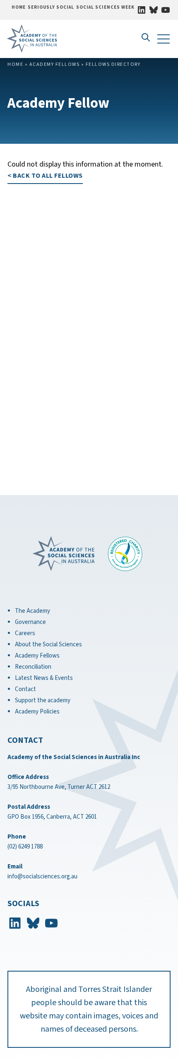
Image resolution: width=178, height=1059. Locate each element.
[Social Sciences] (50, 38)
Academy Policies (37, 711)
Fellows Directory (113, 64)
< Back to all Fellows (45, 175)
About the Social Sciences (48, 644)
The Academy (32, 611)
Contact (25, 689)
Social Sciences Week (105, 7)
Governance (30, 622)
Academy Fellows (54, 64)
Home (19, 7)
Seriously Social (51, 7)
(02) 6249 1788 (25, 846)
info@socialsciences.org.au (42, 876)
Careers (25, 633)
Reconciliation (33, 666)
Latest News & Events (44, 678)
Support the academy (42, 700)
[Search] (145, 42)
